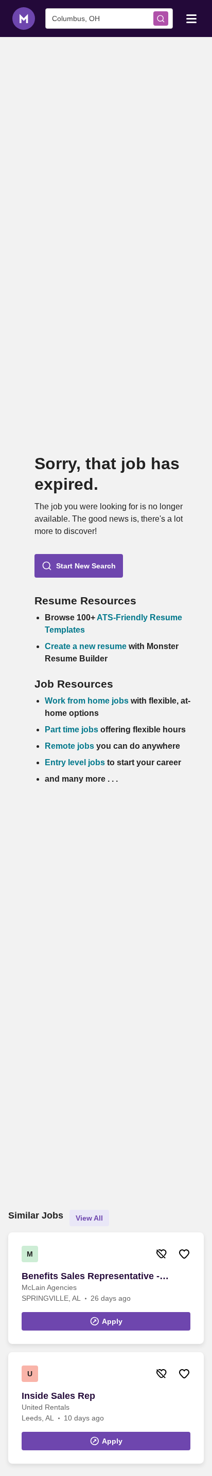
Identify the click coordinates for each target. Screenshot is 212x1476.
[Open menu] (191, 18)
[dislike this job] (161, 1254)
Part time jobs (71, 729)
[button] (78, 566)
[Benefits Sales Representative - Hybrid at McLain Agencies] (106, 1288)
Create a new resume (87, 646)
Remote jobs (69, 746)
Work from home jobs (87, 700)
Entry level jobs (75, 762)
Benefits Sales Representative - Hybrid (91, 1276)
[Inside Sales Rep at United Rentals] (106, 1408)
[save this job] (184, 1254)
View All (89, 1218)
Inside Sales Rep (58, 1396)
